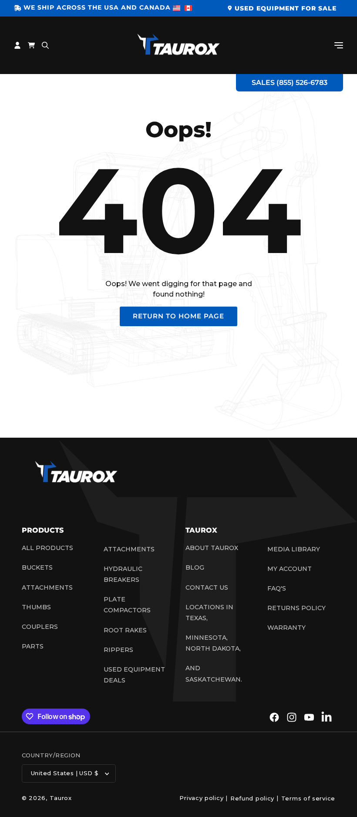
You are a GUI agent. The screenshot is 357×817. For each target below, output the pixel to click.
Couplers (40, 627)
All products (47, 548)
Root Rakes (125, 630)
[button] (339, 45)
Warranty (286, 627)
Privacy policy (201, 797)
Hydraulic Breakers (123, 574)
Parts (33, 646)
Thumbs (36, 607)
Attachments (47, 587)
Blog (194, 567)
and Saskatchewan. (213, 673)
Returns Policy (296, 608)
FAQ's (276, 588)
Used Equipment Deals (134, 674)
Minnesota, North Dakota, (213, 643)
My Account (289, 569)
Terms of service (308, 798)
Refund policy (252, 798)
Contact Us (206, 587)
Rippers (118, 650)
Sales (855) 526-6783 (289, 82)
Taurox (61, 797)
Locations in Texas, (209, 612)
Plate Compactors (127, 604)
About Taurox (211, 548)
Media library (293, 549)
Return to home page (178, 316)
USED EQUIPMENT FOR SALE (286, 8)
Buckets (37, 567)
